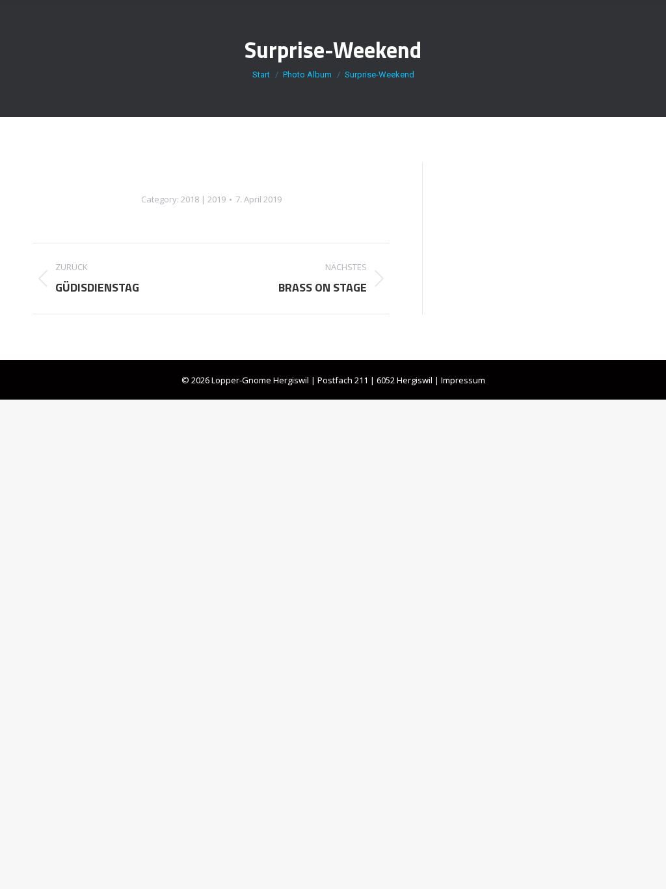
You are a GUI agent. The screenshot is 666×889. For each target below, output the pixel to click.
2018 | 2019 (203, 199)
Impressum (463, 380)
